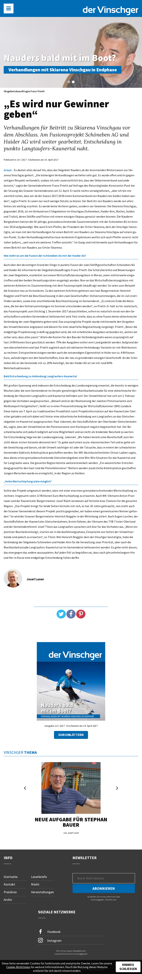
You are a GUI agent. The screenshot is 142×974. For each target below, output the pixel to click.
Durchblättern (71, 735)
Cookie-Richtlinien (18, 967)
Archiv (8, 899)
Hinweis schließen (128, 967)
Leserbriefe (39, 877)
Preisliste (10, 892)
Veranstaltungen (42, 892)
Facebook (54, 931)
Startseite (11, 877)
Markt (35, 884)
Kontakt (9, 884)
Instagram (54, 940)
